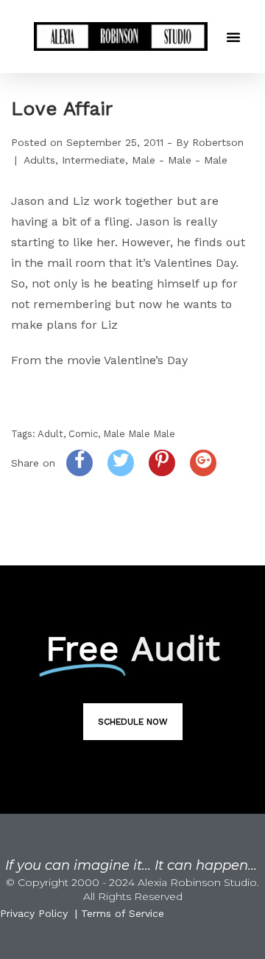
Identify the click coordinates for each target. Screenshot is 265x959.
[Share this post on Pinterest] (162, 463)
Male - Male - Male (179, 160)
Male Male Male (139, 433)
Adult (50, 433)
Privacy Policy (34, 913)
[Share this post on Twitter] (120, 463)
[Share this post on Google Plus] (203, 463)
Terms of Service (122, 913)
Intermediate (93, 160)
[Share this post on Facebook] (79, 463)
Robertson (218, 142)
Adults (39, 160)
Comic (83, 433)
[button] (233, 37)
